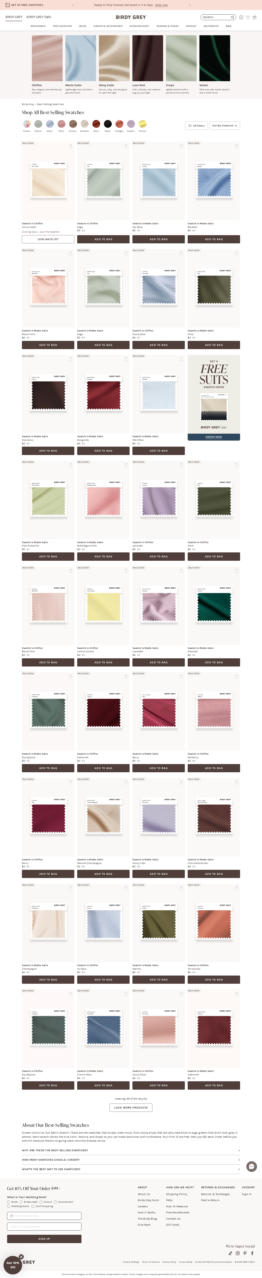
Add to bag (103, 239)
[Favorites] (248, 17)
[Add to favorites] (71, 145)
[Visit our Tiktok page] (230, 1253)
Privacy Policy (169, 1262)
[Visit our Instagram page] (237, 1253)
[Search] (218, 17)
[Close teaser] (21, 1256)
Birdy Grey (14, 17)
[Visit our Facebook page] (252, 1253)
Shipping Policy (176, 1194)
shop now (145, 5)
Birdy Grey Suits (148, 1200)
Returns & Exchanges (215, 1194)
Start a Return (210, 1200)
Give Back (144, 1224)
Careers (143, 1206)
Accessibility (185, 1262)
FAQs (169, 1200)
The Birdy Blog (147, 1218)
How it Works (146, 1212)
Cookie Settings (131, 1262)
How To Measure (177, 1206)
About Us (144, 1194)
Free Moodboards (178, 1212)
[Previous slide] (72, 5)
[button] (13, 1265)
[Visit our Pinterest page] (245, 1253)
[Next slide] (189, 5)
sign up (44, 1238)
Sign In (246, 1194)
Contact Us (173, 1218)
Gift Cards (172, 1224)
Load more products (131, 1107)
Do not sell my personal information (213, 1262)
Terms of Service (151, 1262)
